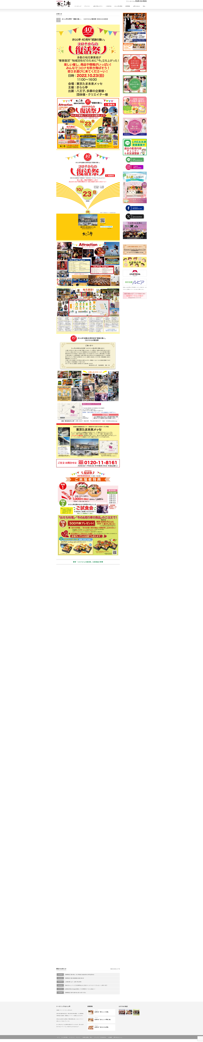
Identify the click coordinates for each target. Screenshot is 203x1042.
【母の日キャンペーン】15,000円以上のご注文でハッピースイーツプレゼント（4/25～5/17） (86, 985)
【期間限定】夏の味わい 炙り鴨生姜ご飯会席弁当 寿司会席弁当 (79, 974)
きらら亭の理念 (118, 6)
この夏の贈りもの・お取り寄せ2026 (73, 981)
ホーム (58, 1037)
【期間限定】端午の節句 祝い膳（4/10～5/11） (75, 992)
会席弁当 (96, 1010)
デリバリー (87, 6)
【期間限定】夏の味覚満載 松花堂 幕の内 (74, 978)
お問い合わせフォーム (117, 1037)
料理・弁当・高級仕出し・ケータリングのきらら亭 (136, 1040)
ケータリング (78, 6)
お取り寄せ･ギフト (98, 6)
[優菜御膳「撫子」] (136, 1012)
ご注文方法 (108, 6)
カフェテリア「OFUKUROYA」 (100, 1037)
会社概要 (110, 1037)
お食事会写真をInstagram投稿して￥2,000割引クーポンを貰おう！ (80, 989)
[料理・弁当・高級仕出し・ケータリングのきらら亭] (66, 4)
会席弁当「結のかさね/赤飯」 (102, 1027)
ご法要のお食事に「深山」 (87, 1037)
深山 (144, 6)
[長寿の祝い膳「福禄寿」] (129, 1012)
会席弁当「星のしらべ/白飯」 (102, 1012)
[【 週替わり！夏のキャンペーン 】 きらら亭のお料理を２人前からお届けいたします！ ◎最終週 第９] (135, 187)
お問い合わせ (136, 6)
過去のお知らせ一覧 (115, 968)
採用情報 (127, 6)
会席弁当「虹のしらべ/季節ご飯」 (103, 1019)
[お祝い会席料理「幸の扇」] (122, 1012)
